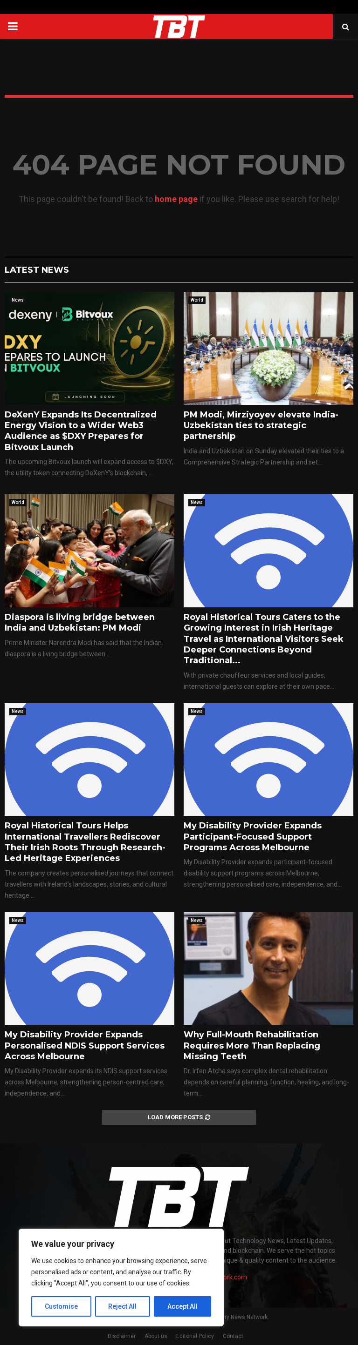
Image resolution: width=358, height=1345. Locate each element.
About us (156, 1336)
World (197, 300)
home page (176, 199)
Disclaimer (122, 1336)
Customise (61, 1306)
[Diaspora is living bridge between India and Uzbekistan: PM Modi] (89, 550)
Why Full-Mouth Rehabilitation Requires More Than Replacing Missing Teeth (252, 1045)
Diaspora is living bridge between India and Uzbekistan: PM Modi (80, 622)
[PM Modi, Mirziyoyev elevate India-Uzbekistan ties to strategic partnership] (268, 348)
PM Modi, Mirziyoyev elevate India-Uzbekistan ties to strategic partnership (261, 426)
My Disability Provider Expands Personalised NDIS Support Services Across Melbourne (85, 1045)
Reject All (122, 1306)
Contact (233, 1336)
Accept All (182, 1306)
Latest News (37, 270)
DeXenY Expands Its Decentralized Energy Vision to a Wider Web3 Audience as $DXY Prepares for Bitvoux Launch (81, 431)
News (18, 300)
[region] (121, 1277)
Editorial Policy (195, 1336)
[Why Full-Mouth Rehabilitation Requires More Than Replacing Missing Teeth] (268, 968)
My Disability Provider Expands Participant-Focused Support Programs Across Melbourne (253, 836)
